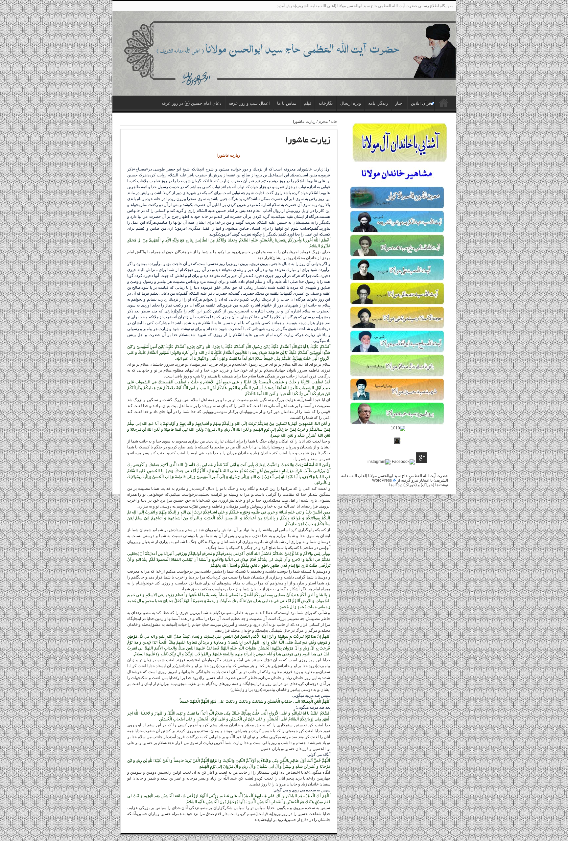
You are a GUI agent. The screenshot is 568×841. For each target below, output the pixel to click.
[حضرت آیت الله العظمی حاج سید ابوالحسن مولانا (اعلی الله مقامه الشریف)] (284, 80)
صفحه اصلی (444, 104)
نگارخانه (326, 103)
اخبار (399, 103)
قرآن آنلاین (421, 103)
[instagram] (378, 462)
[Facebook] (403, 462)
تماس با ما (286, 103)
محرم (323, 121)
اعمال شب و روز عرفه (249, 103)
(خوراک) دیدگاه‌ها (403, 485)
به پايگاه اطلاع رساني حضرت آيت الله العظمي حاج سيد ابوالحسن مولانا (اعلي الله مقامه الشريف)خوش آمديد (365, 6)
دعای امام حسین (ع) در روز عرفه (191, 103)
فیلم (307, 103)
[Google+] (421, 458)
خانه (334, 121)
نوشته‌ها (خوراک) (434, 485)
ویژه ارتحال (350, 103)
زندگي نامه (378, 103)
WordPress (382, 480)
